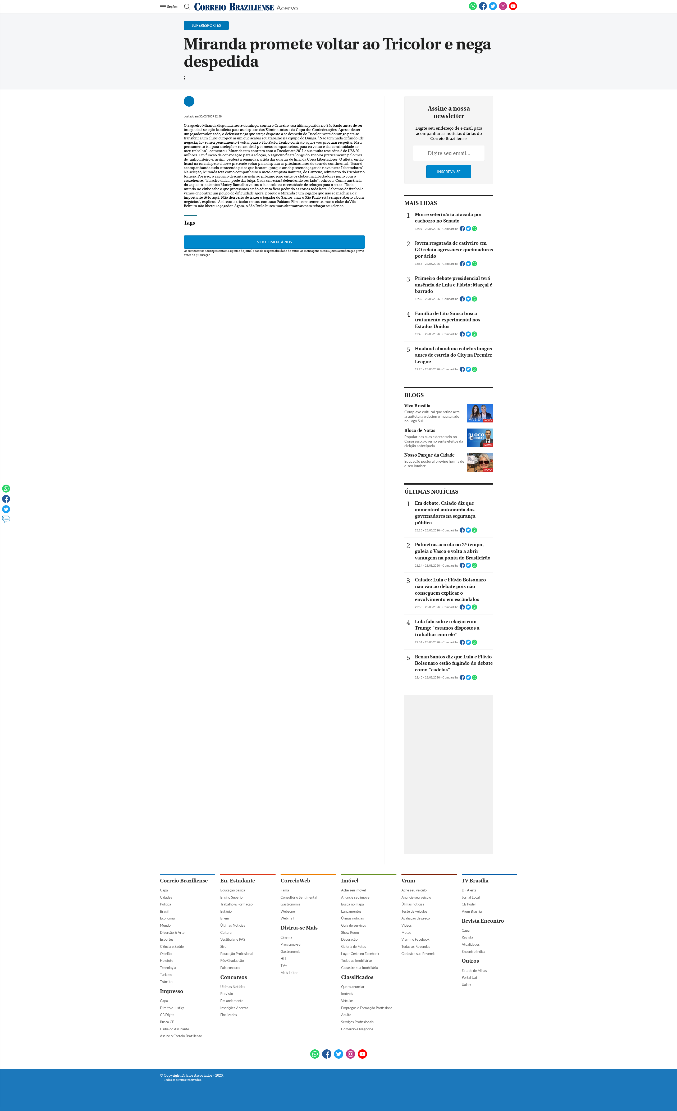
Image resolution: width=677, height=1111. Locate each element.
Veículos (347, 1001)
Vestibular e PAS (232, 939)
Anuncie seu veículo (416, 897)
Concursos (233, 977)
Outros (470, 961)
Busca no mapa (352, 904)
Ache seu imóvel (353, 890)
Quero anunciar (352, 987)
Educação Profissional (236, 953)
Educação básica (232, 890)
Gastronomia (290, 904)
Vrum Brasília (472, 911)
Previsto (226, 993)
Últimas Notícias (232, 925)
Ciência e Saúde (172, 946)
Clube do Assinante (174, 1029)
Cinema (286, 937)
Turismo (166, 974)
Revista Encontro (483, 921)
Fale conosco (230, 968)
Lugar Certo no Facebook (360, 953)
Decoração (349, 939)
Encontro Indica (473, 951)
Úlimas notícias (352, 918)
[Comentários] (6, 522)
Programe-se (290, 944)
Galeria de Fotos (353, 946)
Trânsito (166, 982)
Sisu (223, 946)
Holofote (166, 960)
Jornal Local (471, 897)
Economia (167, 918)
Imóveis (347, 993)
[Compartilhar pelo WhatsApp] (474, 230)
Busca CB (167, 1022)
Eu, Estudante (237, 881)
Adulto (346, 1015)
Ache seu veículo (414, 890)
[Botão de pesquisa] (185, 6)
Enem (224, 918)
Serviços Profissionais (357, 1022)
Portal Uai (469, 977)
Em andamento (231, 1001)
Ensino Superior (232, 897)
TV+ (284, 965)
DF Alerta (469, 890)
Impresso (171, 991)
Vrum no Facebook (415, 939)
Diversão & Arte (172, 932)
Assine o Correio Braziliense (181, 1036)
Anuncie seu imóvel (355, 897)
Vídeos (406, 925)
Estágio (226, 911)
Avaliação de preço (415, 918)
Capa (164, 890)
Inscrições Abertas (234, 1008)
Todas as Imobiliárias (357, 960)
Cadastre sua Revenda (418, 953)
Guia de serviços (353, 925)
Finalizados (228, 1015)
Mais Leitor (289, 973)
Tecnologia (168, 968)
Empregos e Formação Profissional (367, 1008)
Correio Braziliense (184, 881)
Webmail (287, 918)
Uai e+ (467, 984)
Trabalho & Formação (236, 904)
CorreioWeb (295, 881)
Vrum (408, 881)
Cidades (166, 897)
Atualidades (471, 944)
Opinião (166, 953)
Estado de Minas (474, 970)
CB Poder (469, 904)
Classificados (357, 977)
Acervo (287, 7)
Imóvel (349, 881)
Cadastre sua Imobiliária (359, 968)
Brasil (164, 911)
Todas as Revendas (415, 946)
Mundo (165, 925)
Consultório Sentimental (299, 897)
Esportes (166, 939)
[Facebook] (483, 9)
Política (165, 904)
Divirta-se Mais (299, 928)
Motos (406, 932)
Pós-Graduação (232, 960)
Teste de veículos (414, 911)
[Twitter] (6, 511)
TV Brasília (475, 881)
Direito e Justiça (172, 1008)
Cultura (226, 932)
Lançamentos (351, 911)
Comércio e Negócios (357, 1029)
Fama (285, 890)
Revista (467, 937)
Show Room (350, 932)
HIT (283, 958)
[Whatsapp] (6, 491)
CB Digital (167, 1015)
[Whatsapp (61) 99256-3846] (473, 9)
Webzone (288, 911)
